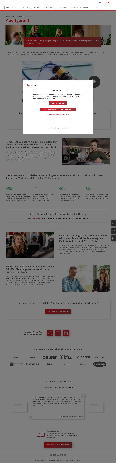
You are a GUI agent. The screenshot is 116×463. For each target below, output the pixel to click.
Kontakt (100, 2)
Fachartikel (94, 7)
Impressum (65, 128)
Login (105, 2)
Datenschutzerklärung (53, 128)
